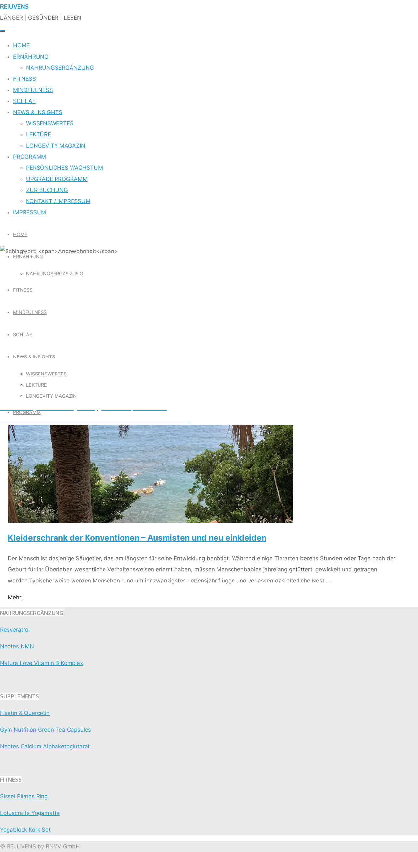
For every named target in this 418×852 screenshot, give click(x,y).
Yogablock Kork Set (25, 829)
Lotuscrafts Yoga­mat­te (30, 813)
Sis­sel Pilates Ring (24, 796)
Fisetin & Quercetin (25, 713)
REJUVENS (14, 6)
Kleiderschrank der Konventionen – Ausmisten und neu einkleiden (137, 538)
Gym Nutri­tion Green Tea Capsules (45, 729)
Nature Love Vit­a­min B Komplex (41, 663)
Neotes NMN (17, 646)
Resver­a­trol (15, 629)
